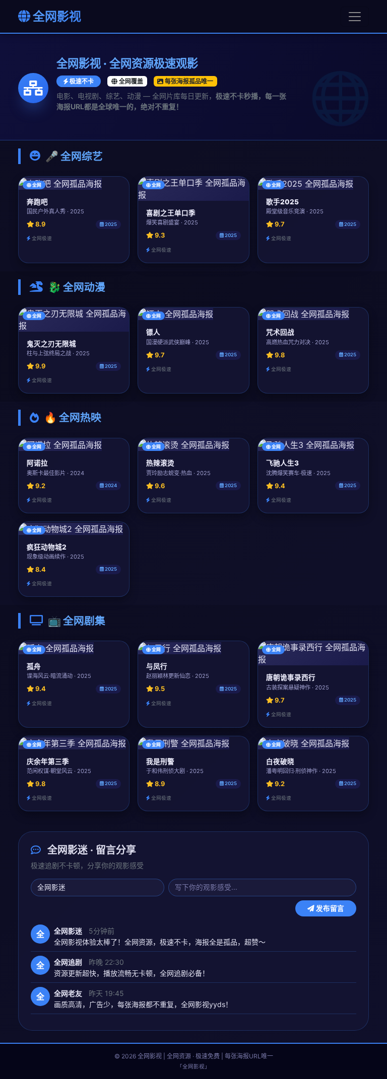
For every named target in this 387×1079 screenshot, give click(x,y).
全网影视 (55, 16)
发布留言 (329, 908)
